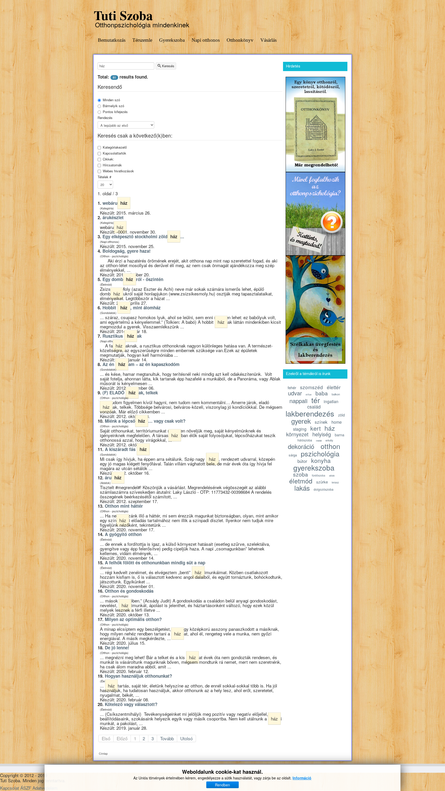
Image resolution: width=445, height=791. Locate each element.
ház (329, 427)
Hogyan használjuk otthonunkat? (138, 676)
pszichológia (320, 453)
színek (321, 422)
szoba (300, 474)
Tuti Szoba (123, 15)
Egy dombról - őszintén (132, 279)
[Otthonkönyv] (315, 123)
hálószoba (304, 440)
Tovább (167, 738)
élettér (333, 387)
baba (321, 393)
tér (315, 400)
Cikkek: (108, 159)
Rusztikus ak (122, 336)
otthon (330, 446)
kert (315, 428)
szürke (322, 481)
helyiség (321, 434)
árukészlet (113, 217)
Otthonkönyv (240, 40)
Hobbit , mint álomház (131, 307)
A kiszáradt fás (126, 449)
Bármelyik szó (113, 106)
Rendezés (105, 117)
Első (106, 738)
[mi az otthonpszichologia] (315, 213)
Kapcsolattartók (114, 153)
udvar (295, 393)
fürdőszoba (318, 475)
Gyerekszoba (172, 40)
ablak (332, 475)
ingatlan (331, 401)
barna (339, 434)
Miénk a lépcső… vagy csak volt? (145, 421)
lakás (302, 487)
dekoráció (301, 446)
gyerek (301, 421)
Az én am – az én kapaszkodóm (140, 364)
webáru (114, 203)
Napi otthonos (206, 40)
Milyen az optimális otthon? (133, 619)
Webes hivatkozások (118, 171)
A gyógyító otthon (123, 534)
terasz (335, 482)
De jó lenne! (117, 647)
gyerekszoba (314, 467)
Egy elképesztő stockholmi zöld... (143, 236)
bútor (302, 461)
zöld (341, 415)
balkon (336, 394)
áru (113, 477)
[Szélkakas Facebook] (315, 308)
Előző (122, 738)
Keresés (167, 65)
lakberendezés (310, 413)
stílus (309, 394)
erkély (329, 440)
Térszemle (142, 40)
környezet (297, 434)
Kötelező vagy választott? (131, 704)
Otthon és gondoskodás (129, 591)
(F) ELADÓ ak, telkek (130, 392)
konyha (321, 460)
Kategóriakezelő (115, 147)
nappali (298, 401)
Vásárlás (268, 40)
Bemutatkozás (111, 40)
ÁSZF (25, 788)
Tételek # (104, 177)
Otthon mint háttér (124, 506)
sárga (293, 455)
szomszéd (311, 387)
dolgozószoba (323, 489)
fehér (292, 387)
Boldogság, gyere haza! (126, 251)
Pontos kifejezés (115, 111)
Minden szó (111, 99)
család (314, 406)
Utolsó (186, 738)
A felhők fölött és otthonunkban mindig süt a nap (155, 562)
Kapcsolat (9, 788)
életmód (300, 480)
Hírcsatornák (112, 165)
